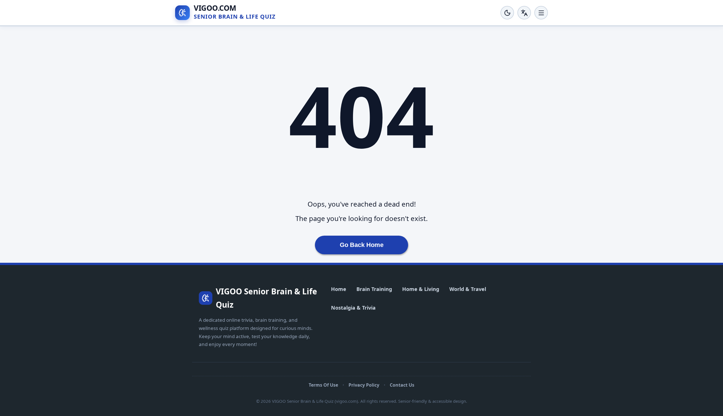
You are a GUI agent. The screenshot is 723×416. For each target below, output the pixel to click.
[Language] (524, 12)
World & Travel (467, 289)
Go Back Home (362, 244)
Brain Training (374, 289)
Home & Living (420, 289)
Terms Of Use (323, 385)
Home (338, 289)
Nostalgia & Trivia (353, 307)
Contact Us (402, 385)
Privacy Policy (364, 385)
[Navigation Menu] (541, 12)
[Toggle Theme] (507, 12)
